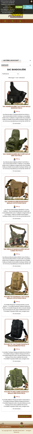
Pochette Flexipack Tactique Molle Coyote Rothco (16, 297)
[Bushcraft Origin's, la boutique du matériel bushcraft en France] (16, 422)
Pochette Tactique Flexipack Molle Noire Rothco (16, 345)
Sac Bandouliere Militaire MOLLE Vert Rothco (16, 155)
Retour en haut (25, 416)
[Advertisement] (16, 40)
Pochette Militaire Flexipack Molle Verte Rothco (16, 392)
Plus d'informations (27, 6)
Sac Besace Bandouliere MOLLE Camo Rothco (16, 250)
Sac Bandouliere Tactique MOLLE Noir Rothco (16, 107)
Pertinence (10, 74)
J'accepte (19, 7)
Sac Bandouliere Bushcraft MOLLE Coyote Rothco (16, 202)
